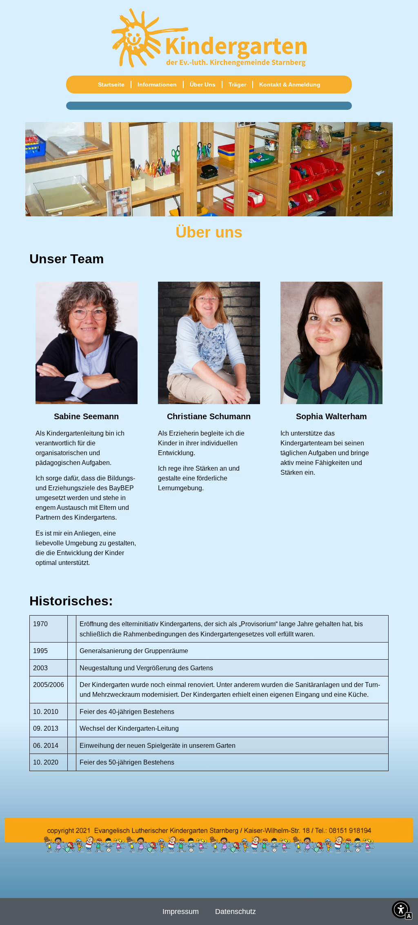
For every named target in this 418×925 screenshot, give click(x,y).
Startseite (111, 84)
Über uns (203, 84)
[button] (401, 911)
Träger (237, 84)
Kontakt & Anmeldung (289, 84)
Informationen (157, 84)
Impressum (180, 911)
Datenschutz (235, 911)
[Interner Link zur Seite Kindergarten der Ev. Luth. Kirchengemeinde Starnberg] (209, 37)
